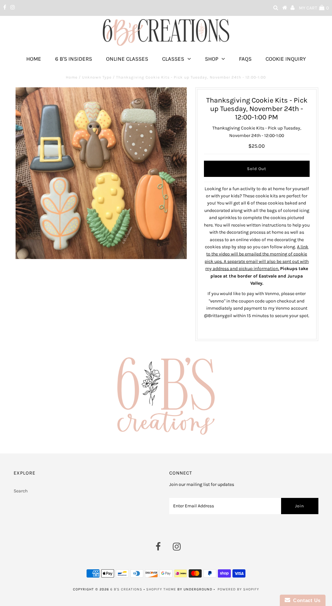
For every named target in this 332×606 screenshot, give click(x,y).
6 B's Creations (126, 589)
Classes (173, 59)
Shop (211, 59)
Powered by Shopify (238, 589)
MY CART (314, 8)
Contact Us (305, 600)
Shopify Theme (161, 589)
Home (33, 59)
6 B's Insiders (73, 59)
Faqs (245, 59)
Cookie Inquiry (286, 59)
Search (21, 491)
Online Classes (127, 59)
